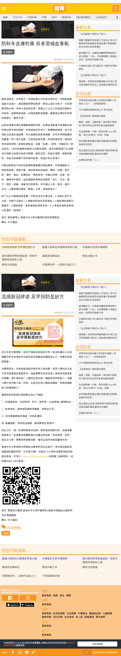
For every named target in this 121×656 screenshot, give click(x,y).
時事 (44, 17)
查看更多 (45, 29)
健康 (5, 17)
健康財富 (66, 17)
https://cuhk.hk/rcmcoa (35, 456)
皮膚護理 (89, 617)
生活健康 (71, 613)
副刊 (54, 17)
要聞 (55, 595)
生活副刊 (8, 52)
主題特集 (32, 17)
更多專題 (100, 617)
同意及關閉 (97, 643)
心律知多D (101, 17)
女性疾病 (69, 617)
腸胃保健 (46, 617)
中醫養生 (82, 613)
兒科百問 (58, 617)
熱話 (62, 595)
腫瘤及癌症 (95, 613)
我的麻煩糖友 (83, 17)
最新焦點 (46, 595)
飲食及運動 (59, 613)
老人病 (79, 617)
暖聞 (68, 595)
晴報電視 (17, 17)
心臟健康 (107, 613)
